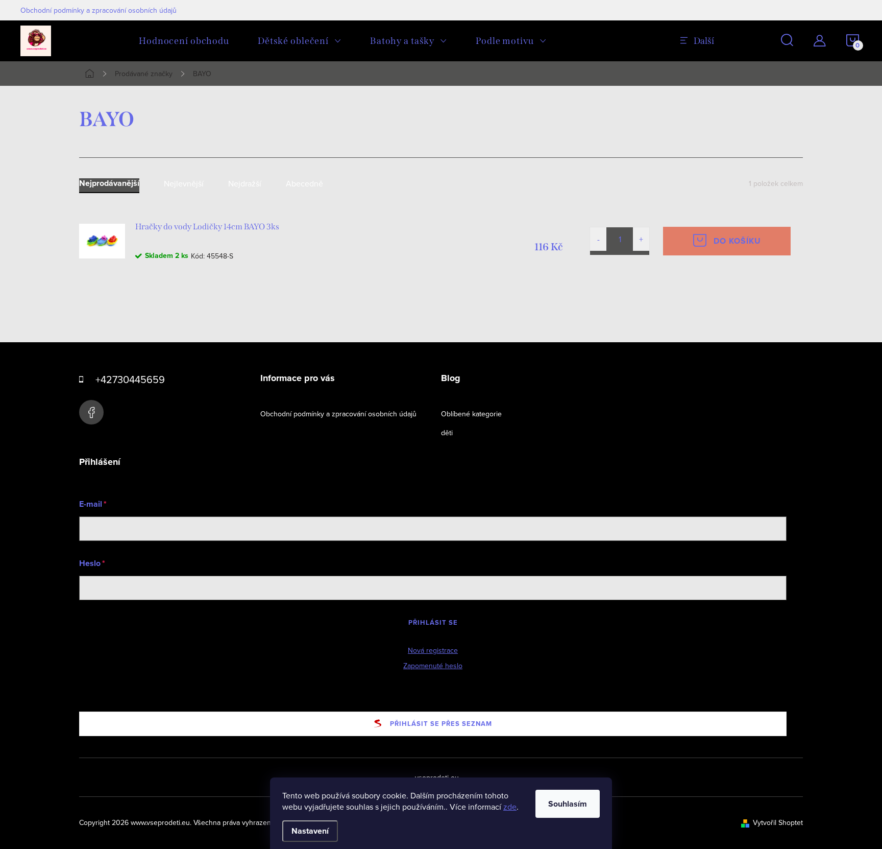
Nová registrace (433, 650)
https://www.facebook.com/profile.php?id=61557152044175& (91, 412)
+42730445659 (130, 379)
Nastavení (310, 831)
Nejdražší (244, 183)
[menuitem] (184, 40)
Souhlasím (567, 804)
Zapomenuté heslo (432, 666)
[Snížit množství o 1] (598, 239)
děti (447, 433)
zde (510, 806)
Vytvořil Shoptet (778, 822)
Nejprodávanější (109, 183)
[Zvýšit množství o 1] (641, 239)
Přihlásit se (433, 622)
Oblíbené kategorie (471, 414)
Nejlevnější (184, 183)
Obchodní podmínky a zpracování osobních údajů (98, 10)
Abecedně (304, 183)
